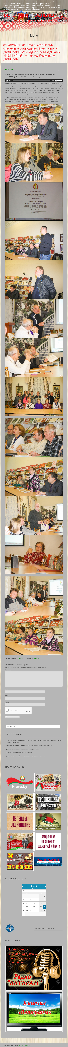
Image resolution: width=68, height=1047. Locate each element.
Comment (8, 670)
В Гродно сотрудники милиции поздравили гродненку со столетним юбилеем (29, 745)
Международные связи (13, 9)
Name (6, 689)
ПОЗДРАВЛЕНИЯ (14, 5)
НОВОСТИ (22, 658)
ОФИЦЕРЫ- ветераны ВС (17, 3)
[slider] (59, 80)
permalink (36, 658)
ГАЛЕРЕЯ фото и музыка (33, 3)
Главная (6, 2)
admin (61, 70)
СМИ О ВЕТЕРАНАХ (25, 5)
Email (6, 695)
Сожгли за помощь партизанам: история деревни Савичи (23, 749)
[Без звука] (56, 81)
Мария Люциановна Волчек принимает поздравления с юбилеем (26, 756)
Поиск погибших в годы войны (46, 2)
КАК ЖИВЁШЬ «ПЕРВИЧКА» (22, 7)
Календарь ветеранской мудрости (42, 5)
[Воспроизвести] (7, 81)
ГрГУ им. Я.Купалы (24, 1045)
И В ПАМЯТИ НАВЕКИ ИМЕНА (28, 2)
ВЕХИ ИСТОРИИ (14, 2)
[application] (34, 80)
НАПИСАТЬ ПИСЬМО (27, 9)
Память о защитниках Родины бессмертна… (20, 752)
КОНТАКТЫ (37, 9)
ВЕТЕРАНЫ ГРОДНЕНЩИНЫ (34, 15)
